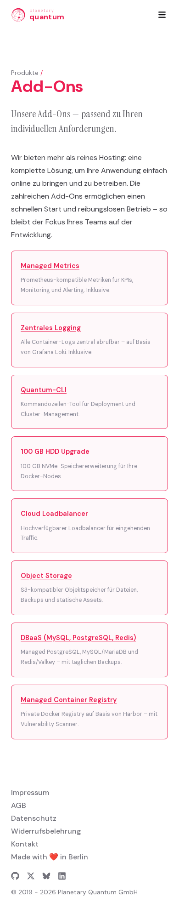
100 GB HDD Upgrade (55, 451)
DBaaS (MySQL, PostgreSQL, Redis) (78, 638)
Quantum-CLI (44, 390)
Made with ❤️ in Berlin (49, 857)
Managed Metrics (50, 266)
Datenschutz (33, 818)
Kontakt (25, 844)
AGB (18, 805)
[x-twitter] (31, 876)
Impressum (30, 792)
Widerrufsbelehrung (46, 831)
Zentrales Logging (51, 328)
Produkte (25, 73)
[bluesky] (46, 876)
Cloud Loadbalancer (54, 513)
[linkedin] (62, 876)
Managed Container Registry (69, 700)
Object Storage (46, 576)
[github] (15, 876)
